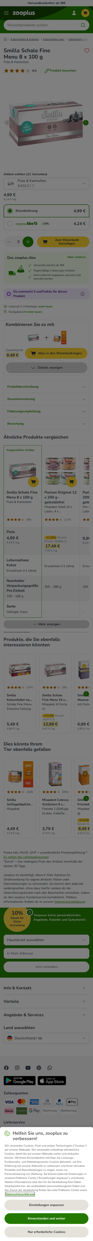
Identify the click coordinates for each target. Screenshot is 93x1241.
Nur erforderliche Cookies (46, 1232)
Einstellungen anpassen (46, 1205)
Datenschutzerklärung (20, 1194)
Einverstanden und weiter (46, 1218)
